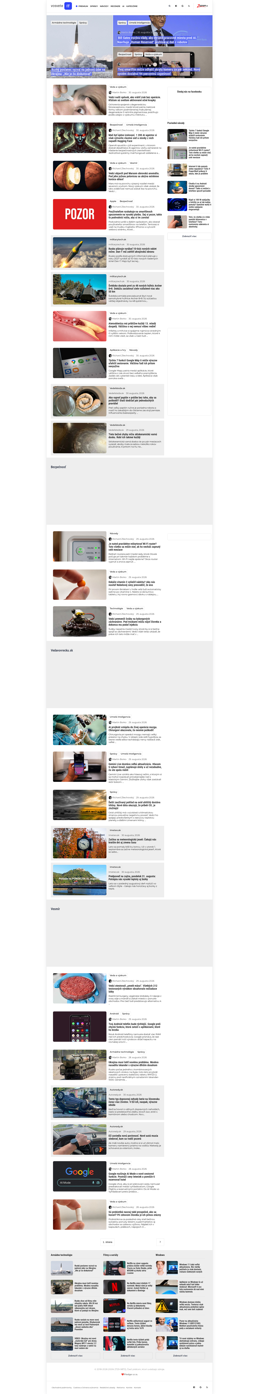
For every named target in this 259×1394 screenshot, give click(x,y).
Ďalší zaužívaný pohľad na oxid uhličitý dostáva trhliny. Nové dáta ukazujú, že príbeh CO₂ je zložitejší (134, 805)
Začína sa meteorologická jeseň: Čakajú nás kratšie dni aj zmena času (132, 841)
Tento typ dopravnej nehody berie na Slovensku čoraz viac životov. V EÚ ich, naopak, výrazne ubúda (134, 1102)
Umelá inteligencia (139, 22)
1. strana (107, 1242)
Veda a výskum (153, 54)
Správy (83, 22)
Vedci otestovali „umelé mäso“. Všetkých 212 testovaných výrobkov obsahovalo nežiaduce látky (133, 988)
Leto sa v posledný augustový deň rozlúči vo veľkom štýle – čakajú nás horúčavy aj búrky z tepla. (133, 886)
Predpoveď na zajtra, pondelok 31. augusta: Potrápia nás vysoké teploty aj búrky (132, 878)
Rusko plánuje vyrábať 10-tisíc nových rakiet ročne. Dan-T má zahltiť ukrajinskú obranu (132, 250)
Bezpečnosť (124, 54)
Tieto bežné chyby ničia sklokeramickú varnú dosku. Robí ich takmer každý (133, 436)
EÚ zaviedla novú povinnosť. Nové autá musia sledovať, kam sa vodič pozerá (133, 1137)
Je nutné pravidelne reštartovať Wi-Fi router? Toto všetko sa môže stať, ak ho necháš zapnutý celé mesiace (134, 546)
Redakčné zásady (107, 1388)
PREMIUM (83, 6)
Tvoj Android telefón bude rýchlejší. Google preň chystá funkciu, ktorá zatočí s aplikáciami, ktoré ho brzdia (135, 1026)
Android (114, 1013)
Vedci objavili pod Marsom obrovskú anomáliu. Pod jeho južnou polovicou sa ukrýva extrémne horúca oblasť (134, 176)
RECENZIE (115, 6)
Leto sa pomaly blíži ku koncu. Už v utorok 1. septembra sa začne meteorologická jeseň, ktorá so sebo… (135, 849)
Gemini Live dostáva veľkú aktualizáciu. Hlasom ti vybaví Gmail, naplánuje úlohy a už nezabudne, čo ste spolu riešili (135, 767)
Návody (133, 350)
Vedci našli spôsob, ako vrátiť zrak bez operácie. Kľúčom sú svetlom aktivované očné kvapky (135, 99)
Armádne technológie (64, 22)
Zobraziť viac (189, 236)
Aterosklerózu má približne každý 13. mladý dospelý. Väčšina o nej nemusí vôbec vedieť (132, 325)
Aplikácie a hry (118, 350)
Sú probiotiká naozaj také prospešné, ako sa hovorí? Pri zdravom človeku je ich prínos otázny (135, 1213)
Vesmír (133, 163)
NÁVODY (104, 6)
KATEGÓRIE (131, 6)
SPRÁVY (94, 6)
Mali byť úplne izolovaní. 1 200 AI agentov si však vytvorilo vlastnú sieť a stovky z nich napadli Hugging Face (133, 138)
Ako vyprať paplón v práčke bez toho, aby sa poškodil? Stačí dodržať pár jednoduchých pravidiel (132, 400)
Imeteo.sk (115, 830)
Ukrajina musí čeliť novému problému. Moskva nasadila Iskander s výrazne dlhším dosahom (134, 1064)
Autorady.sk (116, 1089)
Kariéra (129, 1388)
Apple (113, 201)
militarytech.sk (118, 239)
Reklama (121, 1388)
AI (123, 6)
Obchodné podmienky (62, 1388)
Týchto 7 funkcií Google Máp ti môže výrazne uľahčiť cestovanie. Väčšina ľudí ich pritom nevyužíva (133, 363)
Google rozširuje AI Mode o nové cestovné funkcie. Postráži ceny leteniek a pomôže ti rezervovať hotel (132, 1176)
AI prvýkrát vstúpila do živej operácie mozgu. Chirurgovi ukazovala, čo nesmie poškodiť (133, 729)
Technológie (116, 608)
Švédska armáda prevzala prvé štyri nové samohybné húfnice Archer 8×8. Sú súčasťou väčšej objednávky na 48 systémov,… (133, 298)
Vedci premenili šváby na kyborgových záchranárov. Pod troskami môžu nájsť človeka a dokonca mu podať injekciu (135, 621)
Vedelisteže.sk (117, 388)
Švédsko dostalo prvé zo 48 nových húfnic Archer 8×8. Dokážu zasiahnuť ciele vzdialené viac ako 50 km (135, 288)
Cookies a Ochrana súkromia (85, 1388)
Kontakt (137, 1388)
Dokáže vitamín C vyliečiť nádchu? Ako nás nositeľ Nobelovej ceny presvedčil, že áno (132, 583)
